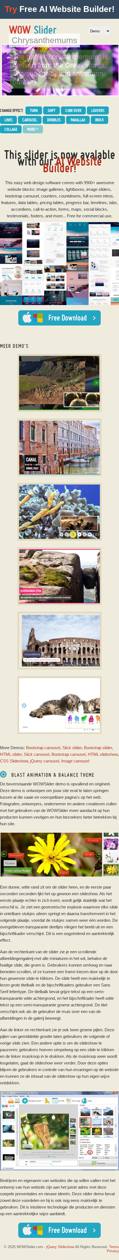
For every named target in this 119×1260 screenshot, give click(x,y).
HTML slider (11, 754)
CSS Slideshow (14, 761)
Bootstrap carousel (43, 747)
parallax (78, 120)
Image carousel (75, 761)
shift (51, 110)
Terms (114, 1247)
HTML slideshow (103, 754)
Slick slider (72, 747)
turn (34, 110)
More (32, 129)
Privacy (113, 1251)
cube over (73, 110)
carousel (29, 120)
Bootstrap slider (98, 747)
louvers (97, 110)
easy (18, 182)
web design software (42, 182)
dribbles (54, 120)
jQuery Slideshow (60, 1247)
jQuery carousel (44, 761)
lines (8, 120)
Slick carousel (36, 754)
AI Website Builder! (72, 164)
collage (10, 129)
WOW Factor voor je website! (33, 30)
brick (99, 120)
